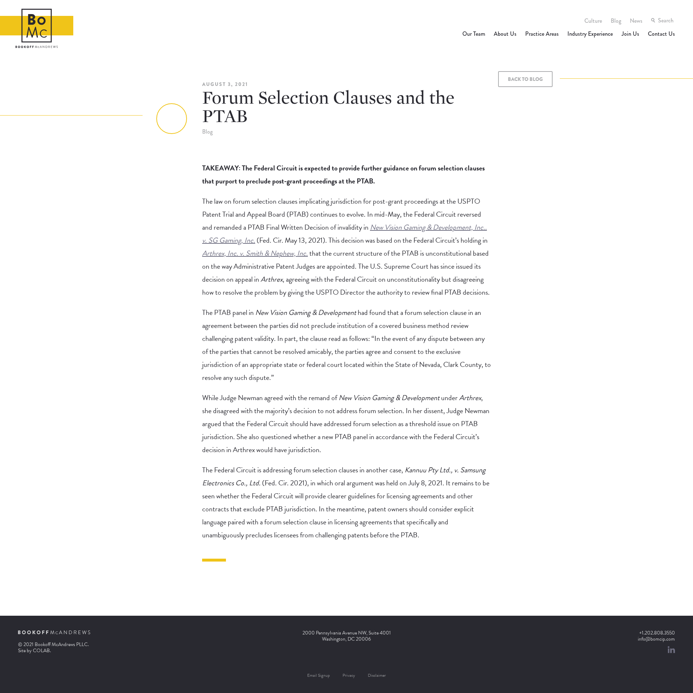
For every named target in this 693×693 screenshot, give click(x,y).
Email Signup (318, 675)
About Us (505, 34)
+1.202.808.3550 (657, 633)
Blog (616, 21)
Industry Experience (590, 34)
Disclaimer (377, 675)
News (636, 21)
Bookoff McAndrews (37, 28)
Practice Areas (542, 34)
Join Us (630, 34)
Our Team (473, 34)
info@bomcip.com (656, 639)
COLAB (41, 650)
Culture (593, 21)
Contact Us (661, 34)
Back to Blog (525, 79)
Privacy (349, 675)
